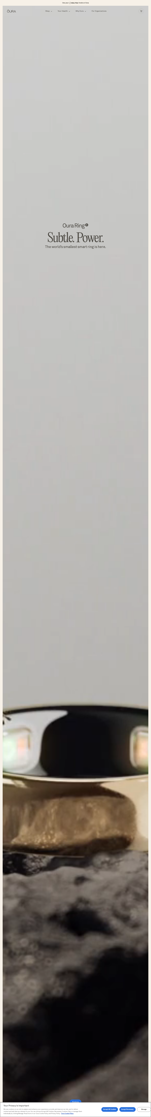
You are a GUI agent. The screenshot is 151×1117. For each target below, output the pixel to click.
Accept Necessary (127, 1109)
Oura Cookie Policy (67, 1113)
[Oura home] (11, 11)
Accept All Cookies (109, 1109)
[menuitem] (49, 11)
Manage (144, 1109)
